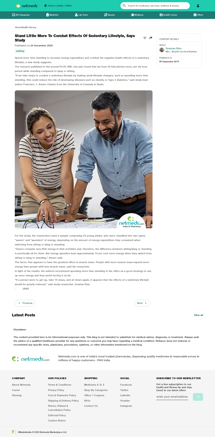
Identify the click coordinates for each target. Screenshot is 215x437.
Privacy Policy (56, 390)
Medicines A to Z (94, 384)
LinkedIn (125, 395)
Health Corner (170, 15)
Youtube (125, 400)
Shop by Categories (96, 390)
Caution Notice (57, 420)
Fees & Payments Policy (62, 395)
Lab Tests (83, 15)
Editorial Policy (57, 415)
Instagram (126, 405)
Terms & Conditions (59, 384)
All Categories (23, 15)
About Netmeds (21, 384)
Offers (200, 15)
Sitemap (17, 395)
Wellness (139, 15)
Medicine (53, 15)
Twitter (124, 390)
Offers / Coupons (94, 395)
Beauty (111, 15)
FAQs (87, 400)
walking (20, 51)
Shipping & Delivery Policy (63, 400)
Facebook (126, 384)
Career (16, 390)
